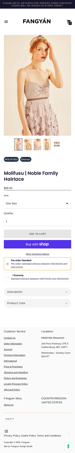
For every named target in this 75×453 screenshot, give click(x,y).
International (10, 361)
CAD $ (8, 419)
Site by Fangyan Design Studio (18, 446)
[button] (37, 292)
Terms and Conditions (49, 435)
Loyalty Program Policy (16, 384)
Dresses (25, 159)
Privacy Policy (12, 435)
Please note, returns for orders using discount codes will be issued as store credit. (37, 4)
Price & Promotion (13, 366)
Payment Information (14, 355)
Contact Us (9, 338)
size (6, 195)
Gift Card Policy (12, 389)
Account (8, 349)
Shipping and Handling (16, 372)
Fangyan (25, 442)
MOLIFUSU (11, 159)
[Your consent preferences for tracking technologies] (68, 446)
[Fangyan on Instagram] (6, 431)
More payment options (37, 254)
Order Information (13, 343)
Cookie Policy (28, 435)
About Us (8, 404)
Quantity (8, 213)
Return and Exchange (15, 378)
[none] (18, 144)
